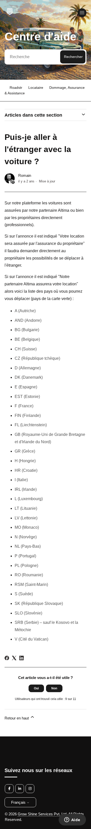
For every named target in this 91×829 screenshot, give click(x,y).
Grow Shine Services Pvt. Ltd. (42, 814)
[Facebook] (7, 658)
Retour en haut (17, 718)
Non (54, 688)
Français (19, 802)
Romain (24, 175)
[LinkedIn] (21, 658)
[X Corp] (14, 658)
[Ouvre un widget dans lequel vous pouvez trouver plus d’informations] (72, 820)
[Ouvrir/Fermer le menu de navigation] (82, 12)
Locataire (35, 88)
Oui (36, 688)
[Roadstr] (9, 15)
